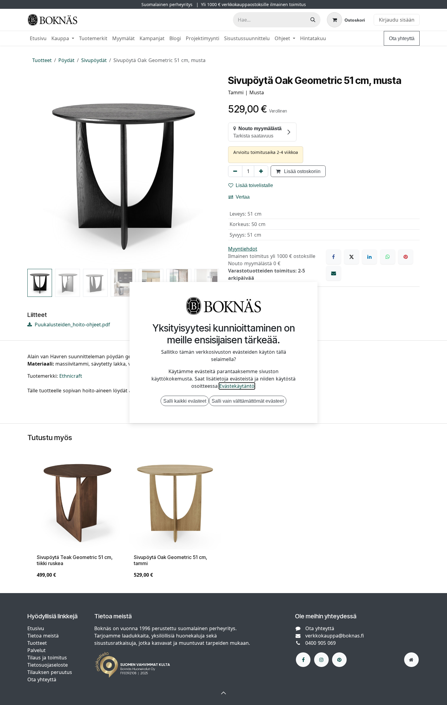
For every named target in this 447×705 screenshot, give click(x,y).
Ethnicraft (70, 376)
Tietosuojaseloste (48, 665)
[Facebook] (333, 256)
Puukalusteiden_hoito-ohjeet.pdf (71, 324)
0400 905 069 (320, 643)
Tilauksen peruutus (49, 672)
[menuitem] (38, 38)
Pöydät (66, 60)
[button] (37, 171)
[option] (223, 520)
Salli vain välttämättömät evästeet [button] (248, 401)
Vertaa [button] (243, 197)
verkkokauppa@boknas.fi (334, 636)
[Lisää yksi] (261, 171)
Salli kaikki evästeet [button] (184, 401)
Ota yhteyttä (401, 38)
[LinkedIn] (369, 256)
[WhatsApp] (387, 256)
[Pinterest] (405, 256)
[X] (351, 256)
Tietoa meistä (43, 636)
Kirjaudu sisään (396, 20)
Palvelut (36, 650)
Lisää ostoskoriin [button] (302, 171)
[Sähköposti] (333, 273)
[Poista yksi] (235, 171)
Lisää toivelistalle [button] (254, 185)
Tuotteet (42, 60)
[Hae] (313, 19)
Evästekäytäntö (237, 386)
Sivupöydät (94, 60)
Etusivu (35, 628)
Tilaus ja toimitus (47, 658)
